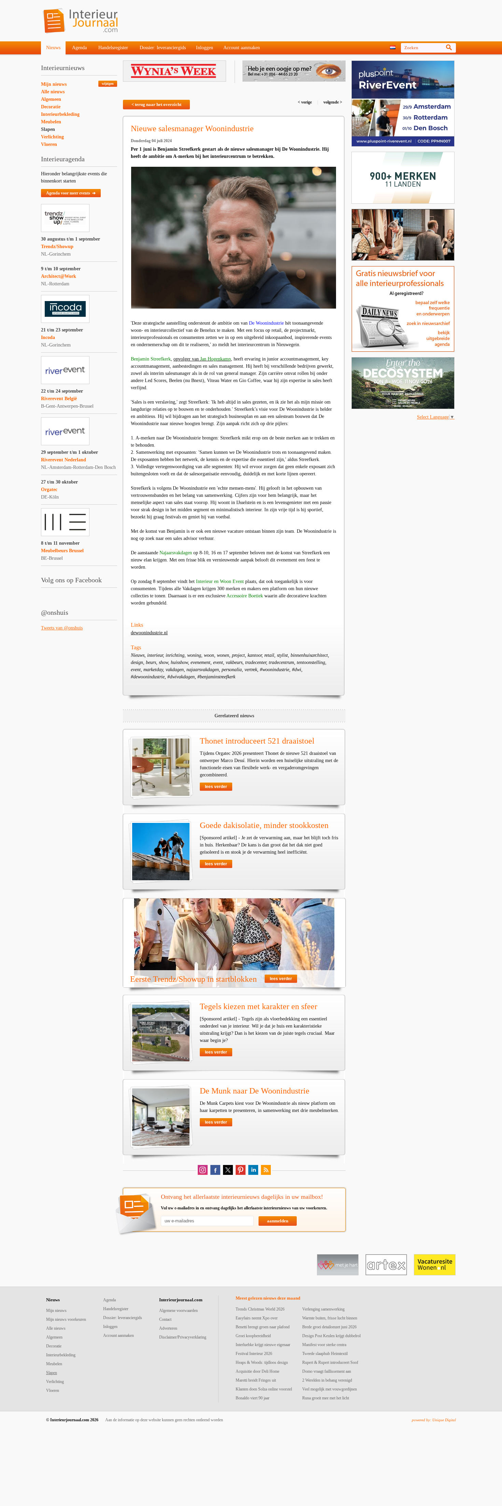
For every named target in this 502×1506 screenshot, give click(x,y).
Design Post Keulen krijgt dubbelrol (331, 1335)
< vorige (305, 102)
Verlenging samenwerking (323, 1309)
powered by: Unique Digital (434, 1420)
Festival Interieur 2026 (254, 1353)
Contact (165, 1319)
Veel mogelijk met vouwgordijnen (329, 1389)
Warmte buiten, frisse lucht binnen (329, 1318)
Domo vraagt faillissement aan (326, 1371)
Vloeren (49, 144)
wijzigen (108, 83)
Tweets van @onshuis (62, 627)
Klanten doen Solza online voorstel (264, 1389)
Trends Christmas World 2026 (260, 1309)
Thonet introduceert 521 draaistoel (257, 740)
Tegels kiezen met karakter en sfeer (258, 1006)
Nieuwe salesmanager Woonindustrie (192, 128)
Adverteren (168, 1328)
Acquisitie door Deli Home (257, 1371)
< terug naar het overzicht (156, 104)
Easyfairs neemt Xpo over (257, 1318)
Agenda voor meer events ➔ (71, 193)
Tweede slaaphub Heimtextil (325, 1353)
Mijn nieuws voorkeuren (66, 1319)
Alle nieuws (53, 91)
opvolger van (202, 359)
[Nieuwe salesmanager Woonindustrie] (233, 238)
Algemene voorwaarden (178, 1310)
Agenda (79, 47)
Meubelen (51, 121)
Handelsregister (113, 47)
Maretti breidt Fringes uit (256, 1380)
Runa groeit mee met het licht (325, 1398)
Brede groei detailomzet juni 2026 (329, 1327)
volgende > (332, 102)
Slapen (48, 129)
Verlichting (52, 136)
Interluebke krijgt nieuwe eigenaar (263, 1344)
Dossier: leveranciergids (163, 47)
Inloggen (204, 47)
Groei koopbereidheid (253, 1335)
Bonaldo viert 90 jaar (252, 1398)
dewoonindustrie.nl (149, 632)
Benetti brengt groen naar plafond (263, 1327)
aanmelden (277, 1220)
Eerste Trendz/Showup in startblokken (193, 979)
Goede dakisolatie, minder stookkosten (264, 825)
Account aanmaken (241, 47)
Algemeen (51, 99)
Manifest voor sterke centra (324, 1344)
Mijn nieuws (54, 84)
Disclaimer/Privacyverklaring (182, 1337)
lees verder (216, 786)
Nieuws (53, 47)
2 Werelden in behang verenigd (327, 1380)
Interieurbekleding (60, 114)
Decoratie (50, 106)
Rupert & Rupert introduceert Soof (330, 1362)
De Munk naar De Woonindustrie (254, 1090)
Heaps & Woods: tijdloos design (262, 1362)
